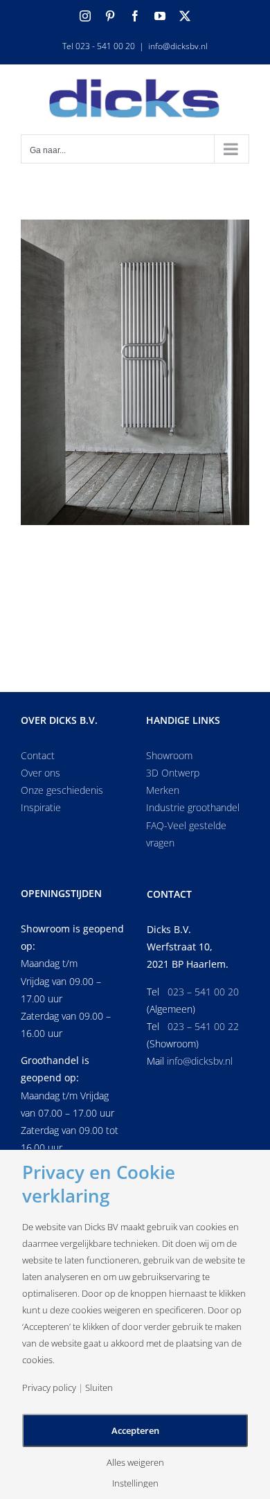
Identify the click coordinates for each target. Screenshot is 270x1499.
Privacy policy (49, 1387)
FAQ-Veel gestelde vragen (186, 834)
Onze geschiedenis (62, 790)
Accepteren (135, 1430)
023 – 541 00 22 (203, 1026)
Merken (162, 790)
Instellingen (135, 1483)
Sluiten (99, 1387)
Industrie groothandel (193, 807)
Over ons (40, 772)
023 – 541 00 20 (203, 991)
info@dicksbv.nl (178, 46)
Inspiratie (41, 807)
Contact (38, 755)
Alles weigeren (135, 1462)
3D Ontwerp (172, 772)
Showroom (169, 755)
